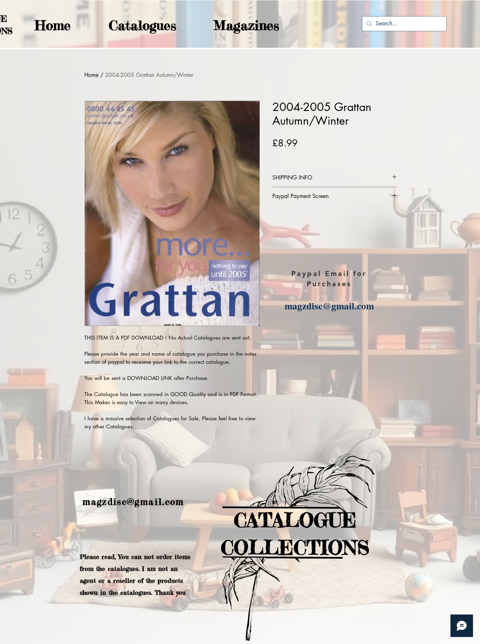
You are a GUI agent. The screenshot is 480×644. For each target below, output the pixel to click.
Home (91, 75)
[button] (128, 25)
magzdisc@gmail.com (329, 306)
